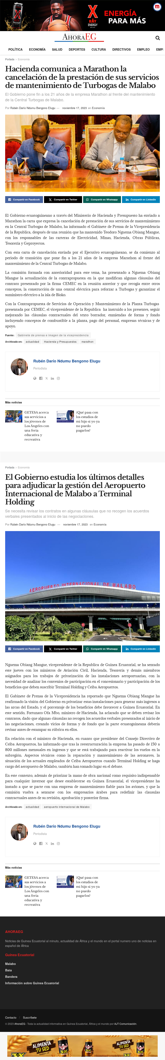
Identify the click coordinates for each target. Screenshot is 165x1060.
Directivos (121, 49)
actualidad (32, 341)
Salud (57, 49)
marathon (88, 341)
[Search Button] (158, 37)
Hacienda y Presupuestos (60, 341)
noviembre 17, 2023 (74, 108)
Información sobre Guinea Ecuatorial (32, 983)
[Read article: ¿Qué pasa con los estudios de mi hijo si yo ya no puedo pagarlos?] (65, 416)
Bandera (11, 976)
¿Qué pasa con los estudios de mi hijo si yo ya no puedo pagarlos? (88, 421)
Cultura (99, 49)
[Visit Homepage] (79, 37)
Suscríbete (30, 1017)
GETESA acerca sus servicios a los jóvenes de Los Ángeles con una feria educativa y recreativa (36, 425)
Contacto (10, 1017)
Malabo (10, 964)
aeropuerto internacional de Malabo (67, 807)
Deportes (77, 49)
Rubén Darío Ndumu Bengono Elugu (32, 108)
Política (15, 49)
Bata (8, 970)
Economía (37, 49)
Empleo (143, 49)
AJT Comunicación (125, 1023)
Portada (9, 59)
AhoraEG (19, 1023)
